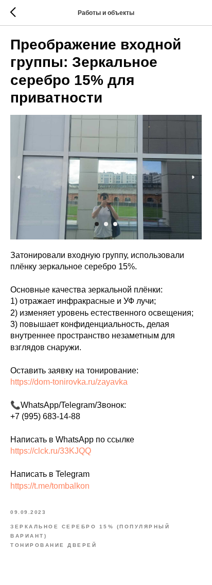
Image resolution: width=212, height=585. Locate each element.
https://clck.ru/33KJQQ (50, 450)
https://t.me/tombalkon (50, 485)
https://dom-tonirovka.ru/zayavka (69, 381)
